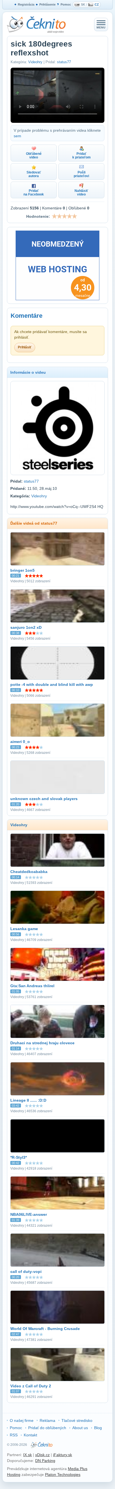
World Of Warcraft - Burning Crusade (45, 1328)
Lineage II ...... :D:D (28, 1100)
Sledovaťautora (34, 174)
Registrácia (26, 4)
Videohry (35, 62)
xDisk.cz (42, 1455)
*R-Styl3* (18, 1157)
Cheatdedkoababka (28, 871)
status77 (64, 62)
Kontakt (30, 1435)
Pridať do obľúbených (47, 1428)
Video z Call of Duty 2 (30, 1386)
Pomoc (66, 4)
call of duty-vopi (26, 1271)
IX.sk (27, 1455)
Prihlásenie (47, 4)
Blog (98, 1428)
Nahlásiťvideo (81, 192)
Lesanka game (24, 928)
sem (17, 136)
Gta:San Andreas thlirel (32, 986)
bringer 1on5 (22, 570)
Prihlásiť (25, 347)
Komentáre (26, 315)
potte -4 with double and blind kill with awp (51, 684)
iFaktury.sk (62, 1455)
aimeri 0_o (20, 741)
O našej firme (21, 1420)
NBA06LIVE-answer (28, 1214)
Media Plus (77, 1468)
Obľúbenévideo (34, 155)
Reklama (47, 1420)
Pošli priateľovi (81, 174)
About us (80, 1428)
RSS (14, 1435)
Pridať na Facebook (33, 192)
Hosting (13, 1474)
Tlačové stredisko (76, 1420)
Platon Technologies (62, 1474)
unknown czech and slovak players (44, 798)
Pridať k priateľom (81, 155)
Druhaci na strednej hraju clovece (42, 1043)
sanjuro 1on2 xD (26, 627)
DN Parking (45, 1460)
